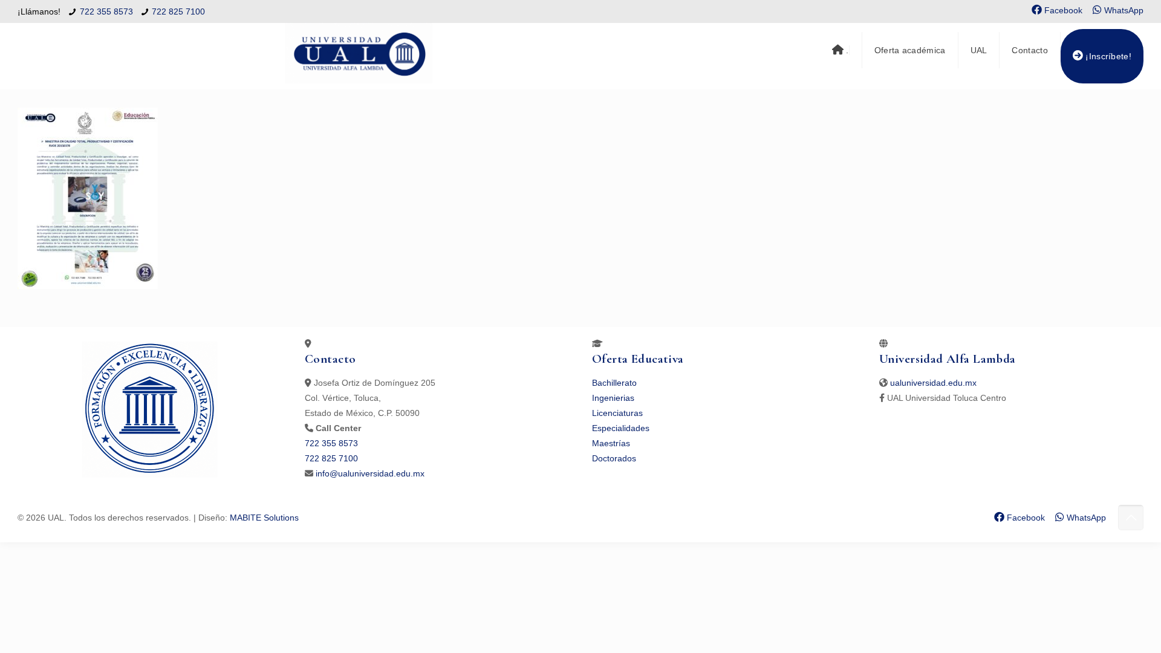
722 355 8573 (106, 11)
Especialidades (620, 428)
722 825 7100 (178, 11)
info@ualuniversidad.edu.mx (370, 473)
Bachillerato (614, 383)
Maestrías (611, 443)
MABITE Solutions (264, 517)
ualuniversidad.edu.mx (933, 383)
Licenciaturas (617, 413)
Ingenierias (613, 398)
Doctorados (614, 458)
